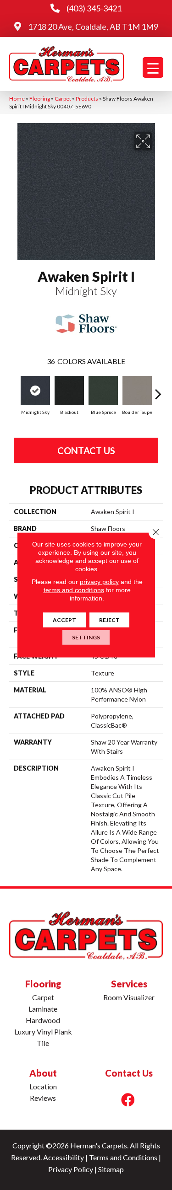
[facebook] (128, 1100)
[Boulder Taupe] (137, 390)
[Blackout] (69, 390)
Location (43, 1086)
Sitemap (111, 1169)
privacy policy (99, 581)
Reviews (43, 1098)
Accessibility (63, 1157)
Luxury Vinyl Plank (43, 1031)
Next (158, 389)
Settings (86, 637)
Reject (109, 619)
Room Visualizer (129, 997)
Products (87, 98)
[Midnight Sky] (35, 390)
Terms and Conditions (123, 1157)
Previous (14, 389)
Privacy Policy (70, 1169)
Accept (64, 619)
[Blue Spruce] (103, 390)
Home (17, 98)
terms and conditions (74, 590)
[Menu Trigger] (153, 67)
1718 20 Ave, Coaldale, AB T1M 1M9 (93, 26)
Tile (43, 1043)
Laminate (42, 1008)
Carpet (63, 98)
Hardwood (43, 1020)
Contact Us (86, 450)
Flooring (39, 98)
